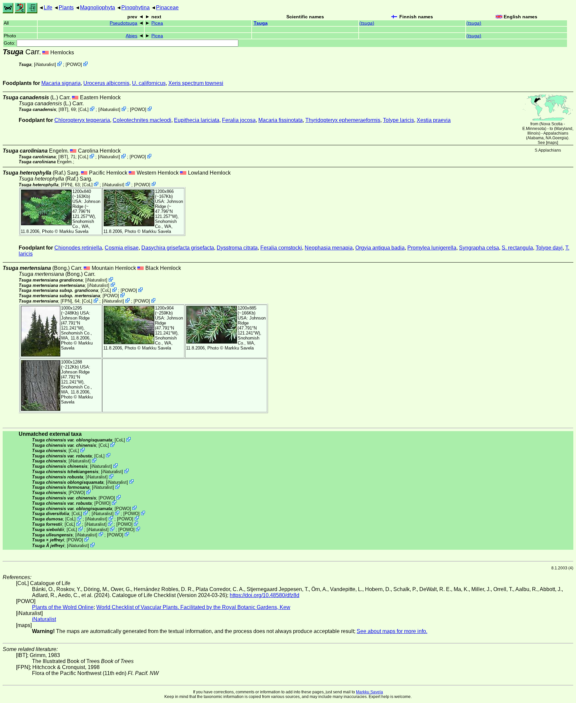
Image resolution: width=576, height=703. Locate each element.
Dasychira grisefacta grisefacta (177, 248)
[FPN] (66, 184)
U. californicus (149, 83)
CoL (83, 109)
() (366, 23)
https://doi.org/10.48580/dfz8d (264, 595)
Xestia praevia (434, 120)
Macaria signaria (61, 83)
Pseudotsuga (123, 23)
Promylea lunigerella (431, 248)
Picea (157, 23)
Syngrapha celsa (479, 248)
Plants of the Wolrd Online (63, 607)
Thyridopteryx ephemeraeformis (342, 120)
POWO (74, 64)
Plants (66, 7)
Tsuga (261, 23)
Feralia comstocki (281, 248)
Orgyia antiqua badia (380, 248)
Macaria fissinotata (280, 120)
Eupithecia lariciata (196, 120)
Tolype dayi (549, 248)
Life (48, 7)
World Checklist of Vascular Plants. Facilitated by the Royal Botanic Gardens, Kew (193, 607)
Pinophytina (135, 7)
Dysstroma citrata (237, 248)
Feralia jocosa (239, 120)
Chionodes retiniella (78, 248)
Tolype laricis (398, 120)
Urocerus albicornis (106, 83)
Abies (131, 35)
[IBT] (63, 109)
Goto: (10, 43)
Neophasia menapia (329, 248)
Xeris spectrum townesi (195, 83)
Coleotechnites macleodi (142, 120)
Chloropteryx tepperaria (82, 120)
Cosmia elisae (122, 248)
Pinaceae (167, 7)
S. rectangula (517, 248)
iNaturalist (45, 64)
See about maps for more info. (392, 631)
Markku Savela (369, 692)
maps (552, 142)
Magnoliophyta (97, 7)
